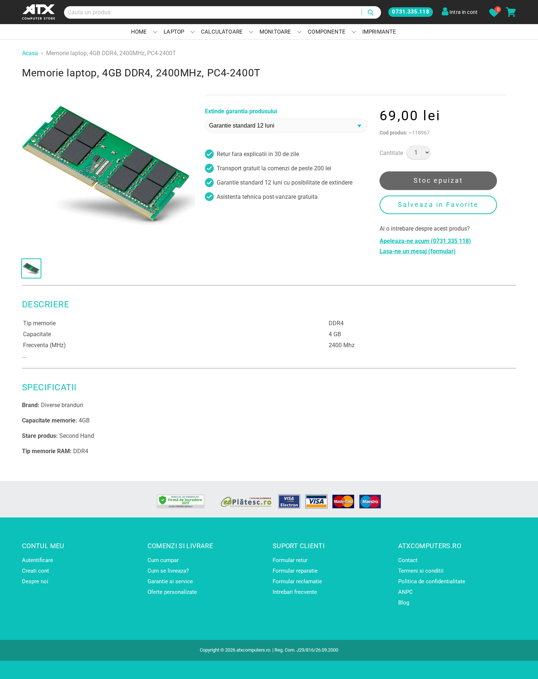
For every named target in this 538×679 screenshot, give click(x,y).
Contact (408, 560)
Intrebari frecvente (295, 592)
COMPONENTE (326, 32)
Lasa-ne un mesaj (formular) (418, 251)
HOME (139, 32)
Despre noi (35, 581)
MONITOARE (275, 32)
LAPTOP (174, 32)
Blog (403, 602)
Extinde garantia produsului (241, 111)
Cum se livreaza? (168, 571)
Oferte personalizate (172, 592)
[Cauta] (371, 12)
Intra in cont (463, 12)
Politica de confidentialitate (431, 581)
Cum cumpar (163, 560)
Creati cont (35, 571)
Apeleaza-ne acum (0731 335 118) (425, 241)
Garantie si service (170, 581)
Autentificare (37, 560)
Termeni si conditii (421, 571)
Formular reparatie (295, 571)
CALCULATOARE (222, 32)
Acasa (30, 53)
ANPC (405, 592)
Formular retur (290, 560)
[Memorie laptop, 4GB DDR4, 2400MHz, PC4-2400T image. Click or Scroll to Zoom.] (108, 165)
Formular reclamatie (297, 581)
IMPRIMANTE (379, 32)
